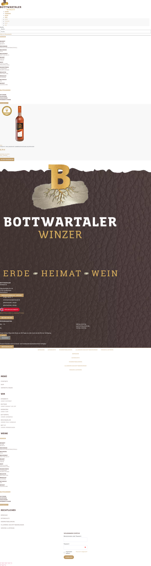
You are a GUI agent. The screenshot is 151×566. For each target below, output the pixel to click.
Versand (5, 155)
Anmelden (68, 557)
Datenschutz (52, 350)
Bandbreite (6, 400)
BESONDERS (3, 50)
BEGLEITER (4, 72)
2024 (1, 145)
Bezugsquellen (8, 421)
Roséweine (3, 96)
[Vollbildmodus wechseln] (4, 563)
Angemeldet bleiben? (69, 552)
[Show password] (85, 547)
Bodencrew (4, 410)
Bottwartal (7, 416)
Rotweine (3, 94)
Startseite (4, 381)
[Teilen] (7, 563)
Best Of (8, 426)
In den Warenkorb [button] (7, 159)
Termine (7, 21)
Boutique (8, 405)
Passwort (66, 544)
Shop (6, 23)
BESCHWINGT (4, 54)
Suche (2, 27)
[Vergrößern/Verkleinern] (1, 563)
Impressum (41, 350)
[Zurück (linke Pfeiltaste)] (1, 565)
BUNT (4, 63)
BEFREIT (4, 83)
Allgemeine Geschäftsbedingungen (87, 350)
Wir (6, 17)
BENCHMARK (8, 46)
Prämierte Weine (5, 99)
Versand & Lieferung (107, 350)
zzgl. (1, 155)
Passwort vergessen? (81, 551)
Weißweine (4, 98)
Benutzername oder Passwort (72, 536)
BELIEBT (2, 59)
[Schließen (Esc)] (10, 563)
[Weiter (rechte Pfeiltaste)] (4, 565)
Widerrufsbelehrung (65, 350)
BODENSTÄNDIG (4, 68)
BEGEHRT (2, 42)
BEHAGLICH (3, 76)
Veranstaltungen (7, 388)
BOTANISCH (3, 80)
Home (6, 19)
